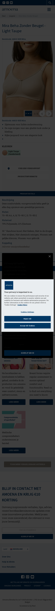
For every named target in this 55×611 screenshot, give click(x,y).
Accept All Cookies (27, 326)
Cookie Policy (22, 305)
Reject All (27, 319)
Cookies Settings (27, 312)
